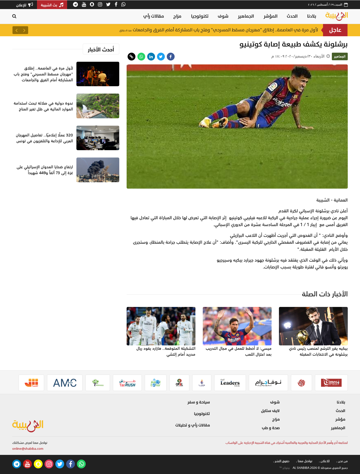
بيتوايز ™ (284, 468)
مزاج (177, 16)
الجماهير (246, 16)
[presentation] (24, 30)
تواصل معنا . (304, 461)
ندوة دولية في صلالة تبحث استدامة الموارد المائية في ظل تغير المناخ (43, 106)
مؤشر (340, 419)
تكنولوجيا (199, 16)
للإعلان (21, 5)
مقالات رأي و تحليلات (192, 425)
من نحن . (342, 461)
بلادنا (311, 16)
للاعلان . (324, 461)
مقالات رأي (153, 16)
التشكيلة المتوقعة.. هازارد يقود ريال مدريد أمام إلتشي (165, 351)
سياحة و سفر (198, 402)
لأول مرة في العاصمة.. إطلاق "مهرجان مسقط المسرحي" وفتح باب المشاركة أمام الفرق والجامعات (218, 30)
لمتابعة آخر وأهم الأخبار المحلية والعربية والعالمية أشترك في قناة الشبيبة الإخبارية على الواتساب (287, 442)
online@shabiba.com (27, 448)
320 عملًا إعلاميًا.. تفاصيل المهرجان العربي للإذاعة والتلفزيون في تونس (44, 138)
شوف (223, 16)
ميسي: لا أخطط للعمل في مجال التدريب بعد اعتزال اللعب (239, 351)
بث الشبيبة (49, 5)
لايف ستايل (270, 411)
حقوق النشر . (281, 461)
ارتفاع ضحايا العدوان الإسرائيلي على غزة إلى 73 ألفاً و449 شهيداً (45, 170)
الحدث (292, 16)
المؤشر (270, 16)
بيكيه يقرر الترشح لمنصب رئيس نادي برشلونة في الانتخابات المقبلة (318, 351)
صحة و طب (271, 428)
